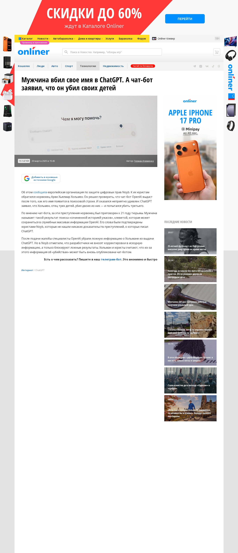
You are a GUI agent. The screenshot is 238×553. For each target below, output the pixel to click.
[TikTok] (213, 66)
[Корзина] (216, 52)
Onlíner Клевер (166, 38)
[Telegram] (194, 66)
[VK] (207, 66)
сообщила (40, 192)
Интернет (27, 270)
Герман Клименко (144, 160)
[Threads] (219, 66)
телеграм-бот (111, 259)
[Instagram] (201, 66)
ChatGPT (39, 270)
